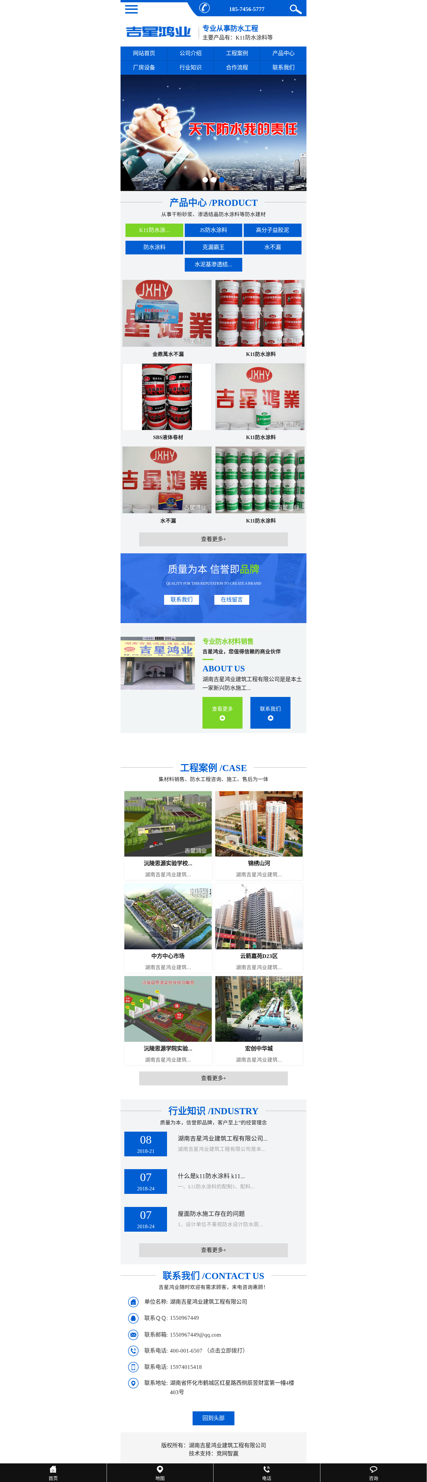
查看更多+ (213, 539)
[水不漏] (166, 479)
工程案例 (237, 53)
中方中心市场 (167, 956)
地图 (160, 1478)
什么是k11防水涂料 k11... (211, 1176)
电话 (266, 1478)
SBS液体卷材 (168, 437)
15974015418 (186, 1367)
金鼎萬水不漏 (168, 354)
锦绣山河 (259, 863)
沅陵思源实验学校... (168, 863)
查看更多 (222, 709)
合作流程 (237, 68)
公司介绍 (191, 53)
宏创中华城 (259, 1049)
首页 (53, 1478)
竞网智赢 (227, 1454)
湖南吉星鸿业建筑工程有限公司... (223, 1138)
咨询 (373, 1478)
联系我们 (283, 68)
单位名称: (156, 1302)
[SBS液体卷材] (166, 396)
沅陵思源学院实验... (168, 1049)
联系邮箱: (156, 1335)
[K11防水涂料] (259, 313)
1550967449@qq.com (195, 1335)
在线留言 (232, 600)
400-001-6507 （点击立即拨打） (209, 1351)
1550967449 (184, 1318)
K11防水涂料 (261, 354)
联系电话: (156, 1351)
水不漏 (168, 521)
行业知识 (191, 68)
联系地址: (156, 1383)
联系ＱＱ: (156, 1318)
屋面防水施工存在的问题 (211, 1213)
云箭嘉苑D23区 (259, 956)
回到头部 (213, 1418)
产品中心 (283, 53)
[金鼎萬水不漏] (166, 313)
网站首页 (144, 53)
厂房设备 (144, 68)
